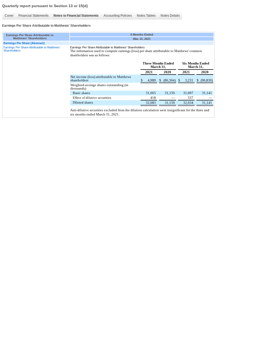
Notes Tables (146, 15)
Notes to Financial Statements (76, 15)
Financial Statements (33, 15)
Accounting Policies (118, 15)
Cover (9, 15)
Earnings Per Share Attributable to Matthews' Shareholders (31, 49)
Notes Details (170, 15)
